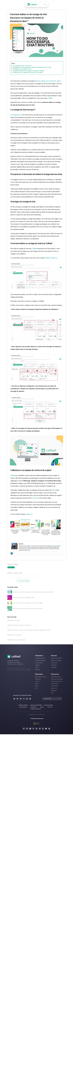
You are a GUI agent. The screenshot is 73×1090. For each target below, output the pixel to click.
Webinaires (54, 690)
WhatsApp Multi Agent (13, 620)
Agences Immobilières (56, 658)
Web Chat (37, 669)
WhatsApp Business (40, 658)
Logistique (53, 667)
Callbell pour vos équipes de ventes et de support (28, 72)
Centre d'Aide (54, 686)
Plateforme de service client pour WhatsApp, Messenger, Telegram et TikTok (28, 630)
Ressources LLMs (47, 698)
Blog (52, 692)
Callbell (54, 545)
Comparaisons (33, 707)
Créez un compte (24, 580)
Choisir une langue (12, 564)
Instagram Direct (39, 662)
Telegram (37, 665)
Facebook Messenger (40, 660)
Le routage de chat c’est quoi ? (22, 65)
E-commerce (54, 662)
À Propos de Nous (23, 707)
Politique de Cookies (48, 705)
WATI (36, 688)
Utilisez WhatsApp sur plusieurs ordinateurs (19, 625)
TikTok (36, 667)
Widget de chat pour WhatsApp (16, 640)
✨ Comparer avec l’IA (40, 676)
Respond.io (38, 679)
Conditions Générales (23, 705)
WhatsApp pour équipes (14, 635)
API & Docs (50, 707)
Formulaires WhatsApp (56, 679)
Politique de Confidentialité (36, 705)
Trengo (37, 683)
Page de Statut (54, 683)
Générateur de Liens (56, 676)
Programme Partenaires (36, 708)
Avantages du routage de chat (22, 69)
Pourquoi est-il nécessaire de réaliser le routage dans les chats (32, 67)
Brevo (36, 686)
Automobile (54, 665)
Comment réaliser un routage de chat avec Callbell (28, 70)
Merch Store (54, 688)
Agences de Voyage (56, 660)
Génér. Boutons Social (56, 681)
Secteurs (42, 707)
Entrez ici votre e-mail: (14, 573)
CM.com (37, 681)
